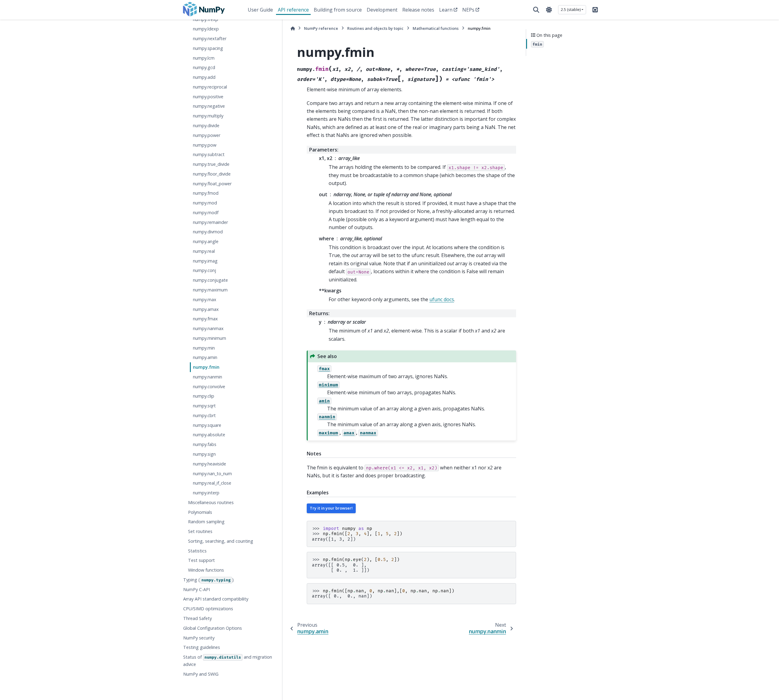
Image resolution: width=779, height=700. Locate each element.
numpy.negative (209, 106)
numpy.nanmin (207, 377)
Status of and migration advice (227, 660)
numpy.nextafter (209, 38)
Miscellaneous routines (211, 502)
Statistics (197, 550)
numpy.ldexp (206, 29)
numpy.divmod (208, 232)
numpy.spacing (208, 48)
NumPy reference (321, 28)
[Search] (536, 10)
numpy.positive (208, 96)
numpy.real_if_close (212, 483)
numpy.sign (204, 454)
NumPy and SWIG (200, 674)
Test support (201, 560)
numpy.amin (205, 357)
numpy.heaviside (209, 463)
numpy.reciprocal (210, 87)
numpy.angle (205, 241)
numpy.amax (206, 309)
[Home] (293, 28)
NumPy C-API (196, 589)
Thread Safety (197, 618)
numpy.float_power (212, 183)
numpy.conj (204, 270)
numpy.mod (205, 203)
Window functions (206, 570)
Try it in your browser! (331, 508)
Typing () (208, 580)
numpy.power (206, 135)
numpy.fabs (204, 444)
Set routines (200, 531)
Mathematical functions (436, 28)
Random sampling (206, 521)
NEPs (468, 9)
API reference (293, 9)
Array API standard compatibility (215, 599)
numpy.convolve (209, 386)
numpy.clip (203, 396)
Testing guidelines (201, 647)
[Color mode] (549, 10)
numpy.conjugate (210, 280)
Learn (445, 9)
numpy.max (204, 299)
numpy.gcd (204, 67)
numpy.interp (206, 493)
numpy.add (204, 77)
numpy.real (204, 251)
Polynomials (200, 512)
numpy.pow (204, 145)
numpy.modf (205, 212)
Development (382, 9)
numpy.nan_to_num (212, 473)
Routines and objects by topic (375, 28)
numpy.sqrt (204, 406)
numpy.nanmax (208, 328)
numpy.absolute (209, 434)
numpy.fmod (205, 193)
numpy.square (207, 425)
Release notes (418, 9)
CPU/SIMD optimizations (208, 608)
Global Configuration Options (212, 628)
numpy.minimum (209, 338)
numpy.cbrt (204, 415)
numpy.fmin (206, 367)
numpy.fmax (205, 319)
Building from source (338, 9)
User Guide (260, 9)
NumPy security (199, 637)
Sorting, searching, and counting (220, 541)
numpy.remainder (210, 222)
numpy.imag (205, 260)
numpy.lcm (204, 58)
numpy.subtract (209, 154)
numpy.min (204, 347)
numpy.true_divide (211, 164)
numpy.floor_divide (212, 173)
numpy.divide (206, 125)
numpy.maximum (210, 290)
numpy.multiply (208, 116)
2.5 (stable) (571, 9)
